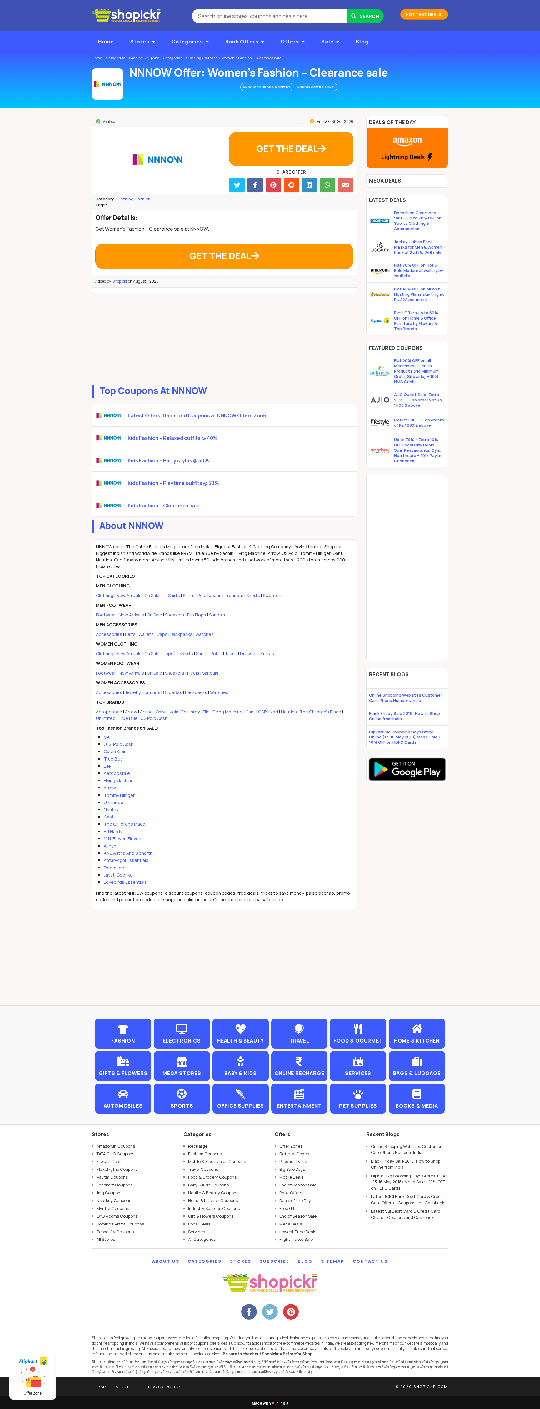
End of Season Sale (298, 1185)
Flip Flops (196, 615)
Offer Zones (290, 1146)
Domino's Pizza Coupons (120, 1224)
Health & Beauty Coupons (213, 1192)
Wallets (146, 634)
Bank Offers (241, 41)
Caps (162, 634)
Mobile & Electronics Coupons (217, 1161)
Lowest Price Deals (297, 1232)
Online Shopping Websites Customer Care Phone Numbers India (405, 697)
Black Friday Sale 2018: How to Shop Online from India (404, 716)
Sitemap (332, 1261)
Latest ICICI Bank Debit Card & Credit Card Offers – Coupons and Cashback (407, 1199)
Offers (290, 41)
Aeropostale (109, 712)
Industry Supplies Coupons (214, 1208)
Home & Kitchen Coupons (213, 1200)
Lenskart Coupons (114, 1185)
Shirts (189, 595)
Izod (273, 712)
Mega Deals (290, 1224)
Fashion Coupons (205, 1153)
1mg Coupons (109, 1192)
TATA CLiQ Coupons (115, 1153)
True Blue (128, 718)
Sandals (217, 615)
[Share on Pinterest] (273, 185)
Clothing (125, 199)
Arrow (131, 712)
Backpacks (181, 634)
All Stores (106, 1239)
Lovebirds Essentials (125, 882)
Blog (362, 41)
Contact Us (370, 1261)
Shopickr (120, 281)
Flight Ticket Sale (296, 1239)
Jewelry (133, 692)
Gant (250, 712)
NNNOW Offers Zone (316, 87)
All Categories (202, 1239)
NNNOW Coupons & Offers (267, 87)
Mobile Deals (291, 1177)
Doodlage (114, 868)
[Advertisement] (224, 338)
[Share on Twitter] (237, 185)
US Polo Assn (154, 718)
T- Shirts (171, 595)
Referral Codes (294, 1153)
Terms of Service (113, 1387)
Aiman (110, 846)
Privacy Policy (163, 1387)
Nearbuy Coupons (114, 1200)
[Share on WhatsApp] (327, 185)
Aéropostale (117, 773)
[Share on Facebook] (255, 185)
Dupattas (172, 692)
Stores (139, 41)
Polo (202, 595)
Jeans (215, 595)
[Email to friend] (345, 185)
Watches (204, 634)
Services (196, 1232)
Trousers (233, 595)
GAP (262, 712)
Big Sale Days (292, 1169)
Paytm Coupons (112, 1177)
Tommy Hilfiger (119, 795)
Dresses (249, 654)
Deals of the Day (295, 1200)
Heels (193, 673)
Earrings (151, 692)
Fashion (143, 199)
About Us (165, 1261)
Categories (187, 41)
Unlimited (106, 718)
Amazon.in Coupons (116, 1146)
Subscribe (274, 1261)
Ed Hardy (190, 712)
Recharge (198, 1146)
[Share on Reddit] (291, 185)
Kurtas (267, 654)
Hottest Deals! (424, 14)
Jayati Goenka (118, 875)
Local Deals (199, 1224)
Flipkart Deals (109, 1161)
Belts (130, 634)
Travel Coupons (203, 1169)
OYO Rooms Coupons (117, 1216)
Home (106, 41)
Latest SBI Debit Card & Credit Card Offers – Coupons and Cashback (405, 1214)
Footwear (106, 615)
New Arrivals (129, 595)
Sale (327, 41)
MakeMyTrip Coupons (117, 1169)
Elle (206, 712)
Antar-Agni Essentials (126, 860)
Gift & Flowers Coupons (210, 1216)
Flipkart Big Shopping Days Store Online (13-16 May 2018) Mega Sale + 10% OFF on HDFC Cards (405, 737)
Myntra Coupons (113, 1208)
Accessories (109, 634)
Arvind (146, 712)
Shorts (253, 595)
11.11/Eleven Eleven (122, 839)
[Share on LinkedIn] (309, 185)
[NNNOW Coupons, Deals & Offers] (107, 84)
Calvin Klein (167, 712)
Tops (167, 654)
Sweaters (273, 595)
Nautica (289, 712)
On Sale (152, 595)
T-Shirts (184, 654)
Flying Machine (227, 712)
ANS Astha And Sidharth (128, 853)
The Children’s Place (320, 712)
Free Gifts (288, 1208)
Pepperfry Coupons (115, 1232)
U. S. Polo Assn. (119, 744)
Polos (216, 654)
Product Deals (293, 1161)
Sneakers (174, 615)
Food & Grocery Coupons (212, 1177)
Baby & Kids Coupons (208, 1185)
